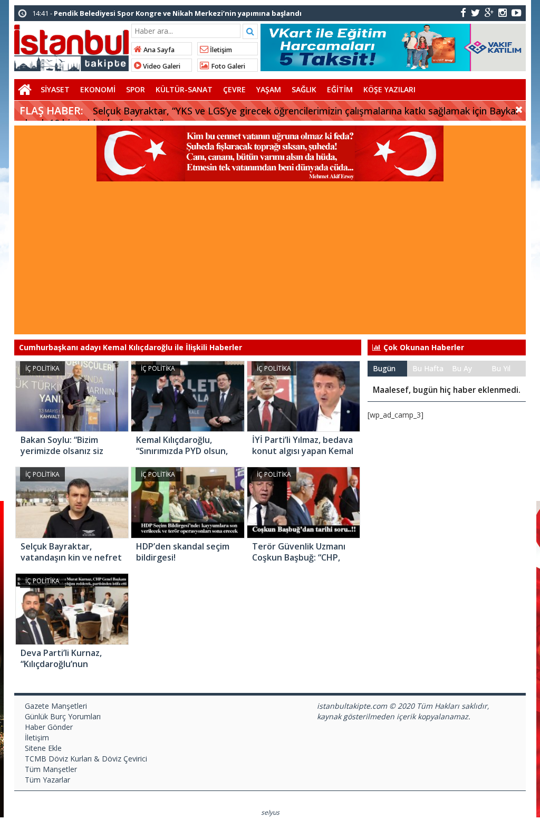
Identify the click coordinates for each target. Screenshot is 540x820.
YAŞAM (268, 89)
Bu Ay (462, 368)
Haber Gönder (49, 727)
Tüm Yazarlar (47, 780)
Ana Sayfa (158, 49)
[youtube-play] (517, 12)
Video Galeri (160, 66)
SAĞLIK (304, 89)
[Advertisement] (270, 260)
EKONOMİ (97, 89)
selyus (270, 812)
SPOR (135, 89)
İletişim (220, 49)
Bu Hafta (427, 368)
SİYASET (55, 89)
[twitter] (475, 12)
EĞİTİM (340, 89)
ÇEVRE (234, 89)
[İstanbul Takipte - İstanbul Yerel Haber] (71, 46)
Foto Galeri (227, 66)
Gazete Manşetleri (56, 706)
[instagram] (502, 12)
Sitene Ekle (43, 748)
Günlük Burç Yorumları (63, 716)
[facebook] (463, 12)
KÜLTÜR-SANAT (184, 89)
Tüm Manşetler (51, 769)
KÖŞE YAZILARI (389, 89)
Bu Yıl (500, 368)
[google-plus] (489, 12)
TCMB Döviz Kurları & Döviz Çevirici (86, 759)
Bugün (384, 368)
